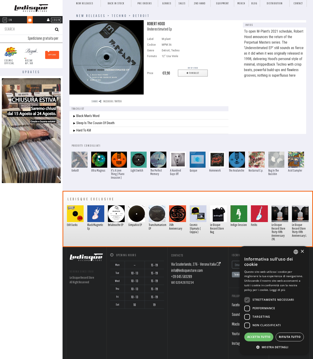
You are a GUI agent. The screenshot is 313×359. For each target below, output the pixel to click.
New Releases (84, 3)
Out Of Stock (193, 68)
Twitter (118, 101)
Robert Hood (156, 23)
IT (5, 19)
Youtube (237, 333)
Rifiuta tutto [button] (290, 337)
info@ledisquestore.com (187, 270)
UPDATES (31, 72)
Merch (241, 3)
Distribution (275, 3)
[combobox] (296, 252)
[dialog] (274, 300)
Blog (254, 3)
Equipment (222, 3)
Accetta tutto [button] (258, 337)
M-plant (166, 39)
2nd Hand (200, 3)
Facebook (108, 101)
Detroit (141, 16)
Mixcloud (237, 324)
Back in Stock (116, 3)
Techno (119, 16)
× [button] (302, 251)
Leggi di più (277, 290)
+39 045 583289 (181, 276)
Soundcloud (239, 314)
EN (10, 19)
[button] (274, 347)
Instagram (238, 343)
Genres (166, 3)
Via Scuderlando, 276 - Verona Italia (194, 264)
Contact (298, 3)
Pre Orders (144, 3)
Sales (182, 3)
